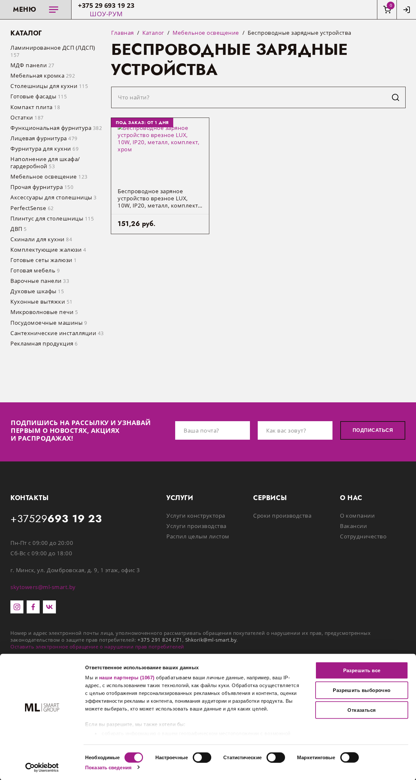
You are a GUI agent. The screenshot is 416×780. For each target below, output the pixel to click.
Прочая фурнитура (41, 187)
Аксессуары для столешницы (53, 197)
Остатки (27, 117)
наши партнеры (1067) (127, 677)
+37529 (56, 519)
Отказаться (361, 710)
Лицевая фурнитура (44, 138)
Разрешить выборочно (362, 690)
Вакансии (353, 526)
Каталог (153, 32)
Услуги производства (196, 526)
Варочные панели (39, 280)
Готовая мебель (35, 270)
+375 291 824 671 (159, 639)
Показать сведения (108, 767)
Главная (122, 32)
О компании (357, 515)
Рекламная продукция (44, 343)
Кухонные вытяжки (41, 301)
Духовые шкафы (37, 291)
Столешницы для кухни (49, 86)
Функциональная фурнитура (56, 128)
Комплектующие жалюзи (48, 249)
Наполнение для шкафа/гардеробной (45, 162)
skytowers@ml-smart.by (43, 587)
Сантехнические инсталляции (57, 333)
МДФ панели (32, 65)
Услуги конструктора (195, 515)
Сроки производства (282, 515)
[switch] (202, 757)
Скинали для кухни (41, 239)
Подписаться (373, 430)
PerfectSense (32, 208)
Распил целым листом (197, 536)
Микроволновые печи (44, 312)
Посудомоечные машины (48, 322)
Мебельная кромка (42, 75)
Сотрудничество (363, 536)
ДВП (18, 229)
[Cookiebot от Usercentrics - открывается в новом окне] (42, 767)
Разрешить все (362, 670)
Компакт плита (35, 107)
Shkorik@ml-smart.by (211, 639)
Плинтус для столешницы (52, 218)
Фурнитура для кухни (44, 148)
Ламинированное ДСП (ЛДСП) (52, 51)
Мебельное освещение (49, 176)
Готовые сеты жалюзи (43, 260)
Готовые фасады (38, 96)
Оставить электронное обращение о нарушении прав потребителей (97, 646)
